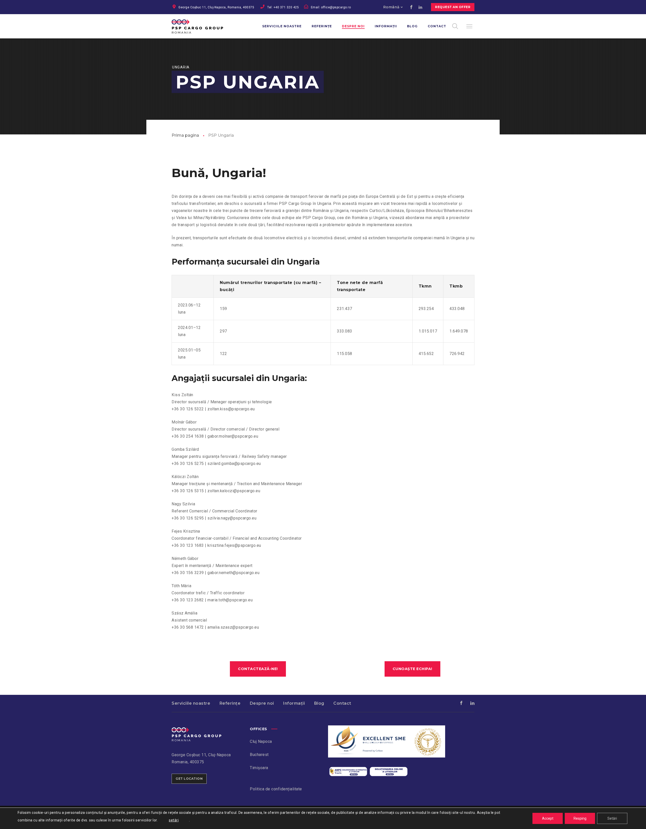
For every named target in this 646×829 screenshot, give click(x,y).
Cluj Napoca (261, 741)
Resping (580, 818)
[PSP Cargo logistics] (196, 730)
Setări (612, 818)
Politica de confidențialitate (276, 789)
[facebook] (411, 7)
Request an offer (452, 7)
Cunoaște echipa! (412, 669)
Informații (294, 703)
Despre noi (262, 703)
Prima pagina (185, 135)
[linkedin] (420, 7)
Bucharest (259, 754)
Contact (342, 703)
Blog (319, 703)
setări (174, 820)
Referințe (230, 703)
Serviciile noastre (191, 703)
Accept (547, 818)
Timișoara (259, 767)
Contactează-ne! (258, 669)
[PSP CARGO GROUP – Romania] (204, 26)
